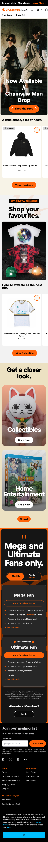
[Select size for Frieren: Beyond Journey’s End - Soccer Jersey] (37, 298)
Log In (24, 714)
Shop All (20, 15)
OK (24, 835)
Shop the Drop (24, 109)
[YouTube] (25, 759)
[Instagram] (18, 759)
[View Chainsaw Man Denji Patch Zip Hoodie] (21, 145)
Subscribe (38, 743)
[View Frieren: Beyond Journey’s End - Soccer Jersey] (21, 313)
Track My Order (33, 776)
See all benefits (13, 627)
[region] (25, 152)
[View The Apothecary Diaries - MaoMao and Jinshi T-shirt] (24, 233)
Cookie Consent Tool (11, 804)
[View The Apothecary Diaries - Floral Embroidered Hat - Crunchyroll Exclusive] (11, 274)
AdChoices (6, 799)
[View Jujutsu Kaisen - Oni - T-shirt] (24, 259)
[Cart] (46, 9)
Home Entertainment (11, 780)
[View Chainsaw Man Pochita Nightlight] (35, 271)
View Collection (24, 353)
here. (8, 827)
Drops (4, 772)
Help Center (31, 772)
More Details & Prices (24, 603)
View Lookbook (24, 185)
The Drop (7, 15)
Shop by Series (8, 784)
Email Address (8, 739)
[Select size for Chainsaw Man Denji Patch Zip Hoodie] (37, 130)
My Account (31, 780)
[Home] (13, 9)
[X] (10, 759)
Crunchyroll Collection (11, 776)
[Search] (32, 9)
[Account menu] (26, 9)
